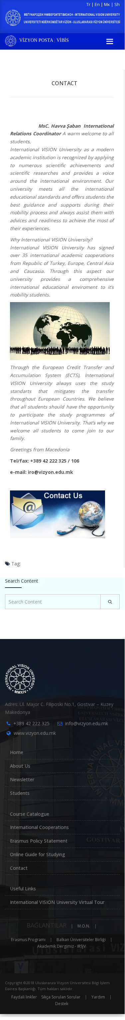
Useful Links (23, 888)
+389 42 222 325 (31, 723)
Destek (61, 1003)
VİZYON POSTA (36, 40)
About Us (20, 766)
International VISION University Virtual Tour (57, 902)
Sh (117, 4)
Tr (88, 4)
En (97, 4)
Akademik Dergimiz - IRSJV (61, 946)
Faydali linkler (24, 997)
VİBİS (63, 40)
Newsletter (22, 779)
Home (16, 752)
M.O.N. (83, 926)
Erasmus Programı (28, 939)
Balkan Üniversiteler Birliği (81, 939)
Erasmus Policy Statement (38, 841)
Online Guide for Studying (37, 854)
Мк (107, 4)
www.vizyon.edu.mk (35, 733)
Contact (64, 83)
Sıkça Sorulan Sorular (60, 997)
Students (20, 793)
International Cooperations (39, 827)
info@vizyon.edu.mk (86, 723)
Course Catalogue (29, 814)
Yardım (98, 997)
